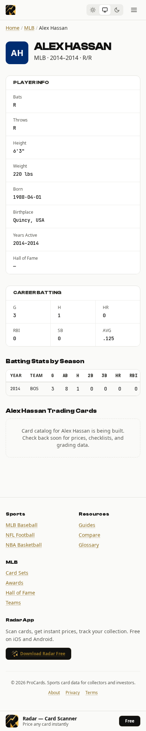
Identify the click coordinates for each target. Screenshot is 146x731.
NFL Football (20, 535)
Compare (89, 535)
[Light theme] (93, 10)
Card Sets (17, 572)
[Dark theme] (117, 10)
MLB (29, 27)
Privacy (73, 693)
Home (12, 27)
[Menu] (134, 10)
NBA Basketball (24, 544)
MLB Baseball (22, 525)
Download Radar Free (42, 654)
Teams (13, 602)
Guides (87, 525)
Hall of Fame (20, 592)
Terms (91, 693)
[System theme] (105, 10)
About (54, 693)
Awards (14, 582)
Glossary (89, 544)
